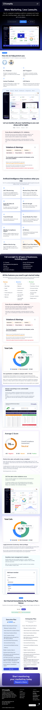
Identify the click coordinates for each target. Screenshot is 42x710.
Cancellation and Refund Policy (36, 696)
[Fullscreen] (38, 46)
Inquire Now (30, 668)
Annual (23, 609)
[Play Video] (4, 46)
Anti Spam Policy (36, 699)
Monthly (18, 609)
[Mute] (33, 46)
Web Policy (22, 697)
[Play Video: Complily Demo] (21, 35)
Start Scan (23, 21)
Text (33, 21)
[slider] (19, 46)
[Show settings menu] (36, 46)
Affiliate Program (36, 691)
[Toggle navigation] (37, 4)
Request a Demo (21, 682)
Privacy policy (22, 692)
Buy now (11, 669)
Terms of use (22, 694)
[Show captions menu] (31, 46)
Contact (21, 691)
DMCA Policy (22, 696)
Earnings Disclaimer (35, 693)
